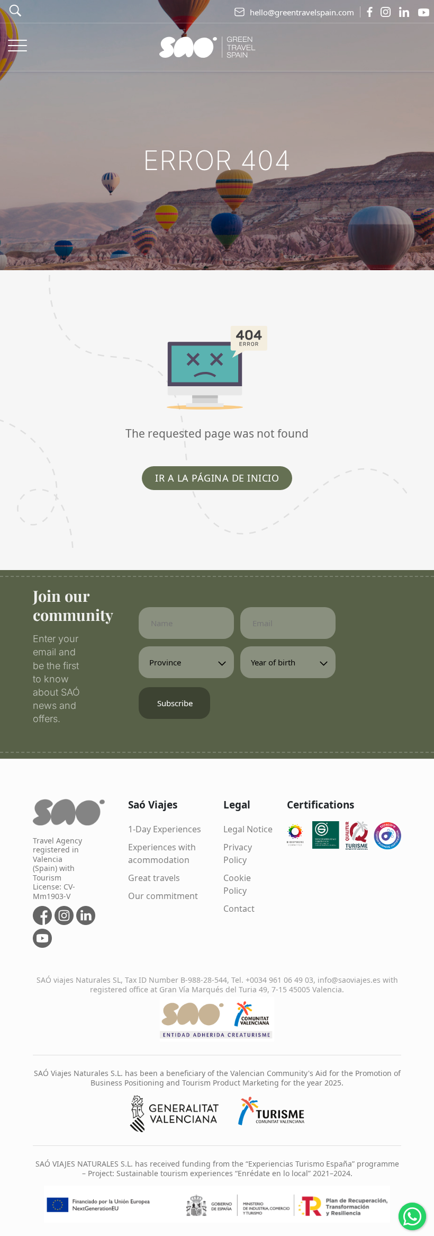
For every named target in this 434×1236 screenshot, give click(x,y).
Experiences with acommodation (162, 853)
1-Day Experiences (164, 829)
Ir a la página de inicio (217, 478)
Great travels (154, 878)
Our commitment (163, 896)
